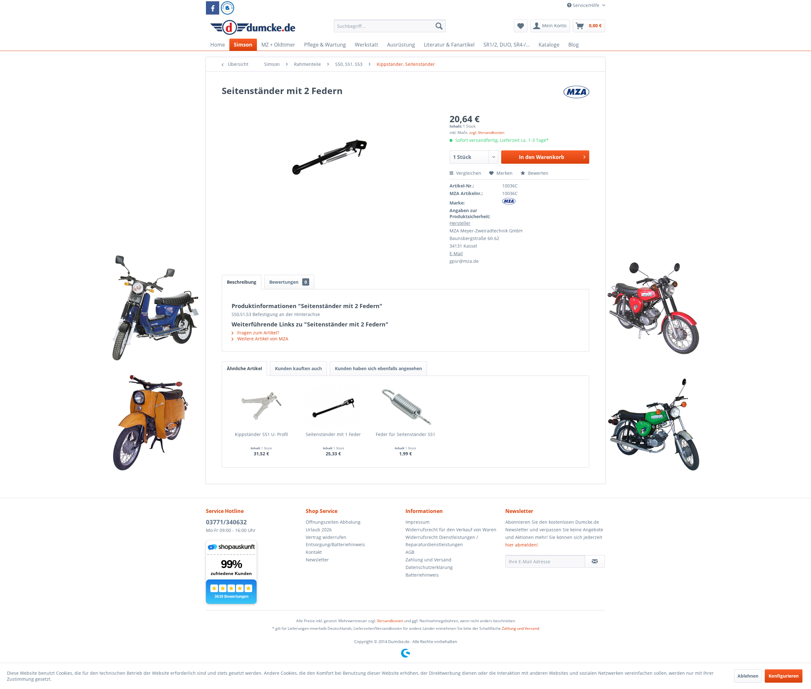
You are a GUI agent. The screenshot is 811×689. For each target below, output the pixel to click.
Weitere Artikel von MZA (262, 339)
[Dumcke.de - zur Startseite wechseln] (252, 27)
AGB (410, 552)
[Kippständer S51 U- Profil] (261, 406)
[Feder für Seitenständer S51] (405, 406)
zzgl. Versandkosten (486, 132)
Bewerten (537, 173)
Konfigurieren (784, 676)
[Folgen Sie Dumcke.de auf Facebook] (212, 8)
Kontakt (314, 552)
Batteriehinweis (422, 575)
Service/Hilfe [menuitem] (586, 5)
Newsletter (317, 560)
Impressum (418, 522)
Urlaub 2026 (319, 530)
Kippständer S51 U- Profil (261, 434)
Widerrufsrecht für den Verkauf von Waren (451, 530)
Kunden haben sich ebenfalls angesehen (378, 368)
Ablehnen (748, 676)
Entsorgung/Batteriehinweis (335, 544)
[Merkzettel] (520, 26)
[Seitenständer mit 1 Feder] (333, 406)
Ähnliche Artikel (244, 368)
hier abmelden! (521, 545)
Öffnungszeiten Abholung (333, 522)
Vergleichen (468, 173)
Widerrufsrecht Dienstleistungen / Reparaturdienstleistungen (442, 541)
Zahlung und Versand (428, 560)
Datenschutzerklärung (429, 567)
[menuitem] (390, 29)
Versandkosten (390, 620)
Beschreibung (241, 282)
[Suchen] (439, 26)
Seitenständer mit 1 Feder (333, 434)
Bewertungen (288, 282)
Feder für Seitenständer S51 (405, 434)
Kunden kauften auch (298, 368)
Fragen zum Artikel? (257, 333)
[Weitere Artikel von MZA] (576, 97)
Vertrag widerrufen (326, 537)
